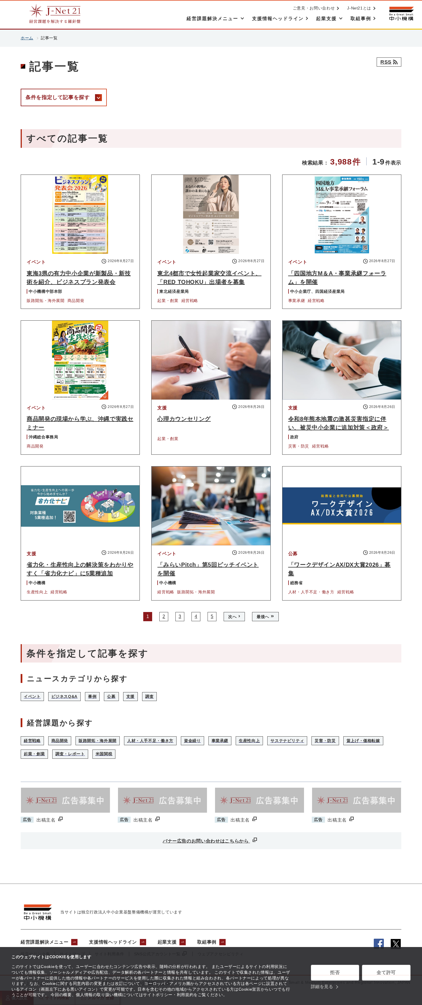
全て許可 (386, 972)
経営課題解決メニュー (44, 942)
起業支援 (167, 942)
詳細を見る (322, 986)
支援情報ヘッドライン (113, 942)
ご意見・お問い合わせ (314, 8)
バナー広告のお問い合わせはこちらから (206, 841)
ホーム (27, 38)
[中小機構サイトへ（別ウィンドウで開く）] (401, 14)
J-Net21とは (359, 8)
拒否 (335, 972)
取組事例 (206, 942)
